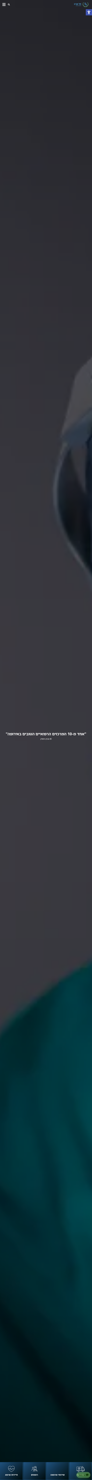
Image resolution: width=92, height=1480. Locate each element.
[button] (89, 12)
